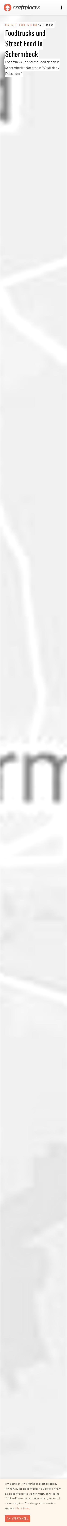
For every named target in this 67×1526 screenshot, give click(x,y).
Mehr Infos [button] (22, 1508)
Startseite (11, 25)
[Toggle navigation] (61, 7)
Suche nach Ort (28, 25)
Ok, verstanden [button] (17, 1518)
